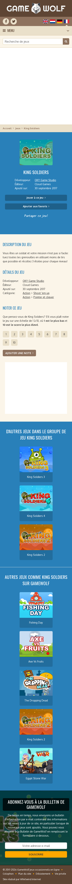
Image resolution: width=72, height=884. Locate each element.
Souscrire (36, 854)
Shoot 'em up (41, 293)
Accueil (7, 128)
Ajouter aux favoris (35, 206)
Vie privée (60, 873)
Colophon (8, 873)
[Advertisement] (36, 86)
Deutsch (59, 21)
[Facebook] (6, 21)
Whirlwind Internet (30, 879)
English (45, 21)
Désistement (43, 873)
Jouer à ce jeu (34, 197)
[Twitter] (14, 21)
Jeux (17, 128)
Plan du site (24, 873)
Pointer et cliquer (43, 297)
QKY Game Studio (45, 180)
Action (26, 293)
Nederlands (52, 21)
